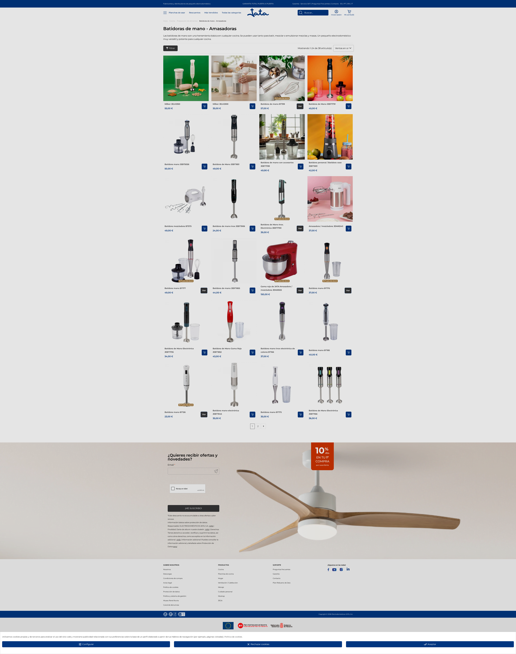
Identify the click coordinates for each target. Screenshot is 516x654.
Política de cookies (233, 637)
